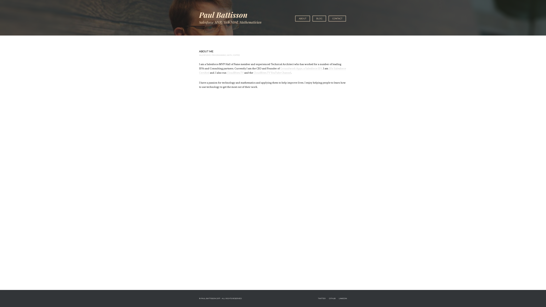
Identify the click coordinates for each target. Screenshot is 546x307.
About (302, 18)
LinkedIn (343, 298)
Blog (319, 18)
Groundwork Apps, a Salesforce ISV (301, 68)
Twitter (322, 298)
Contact (337, 18)
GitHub (332, 298)
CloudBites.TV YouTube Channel (272, 72)
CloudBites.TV (235, 72)
